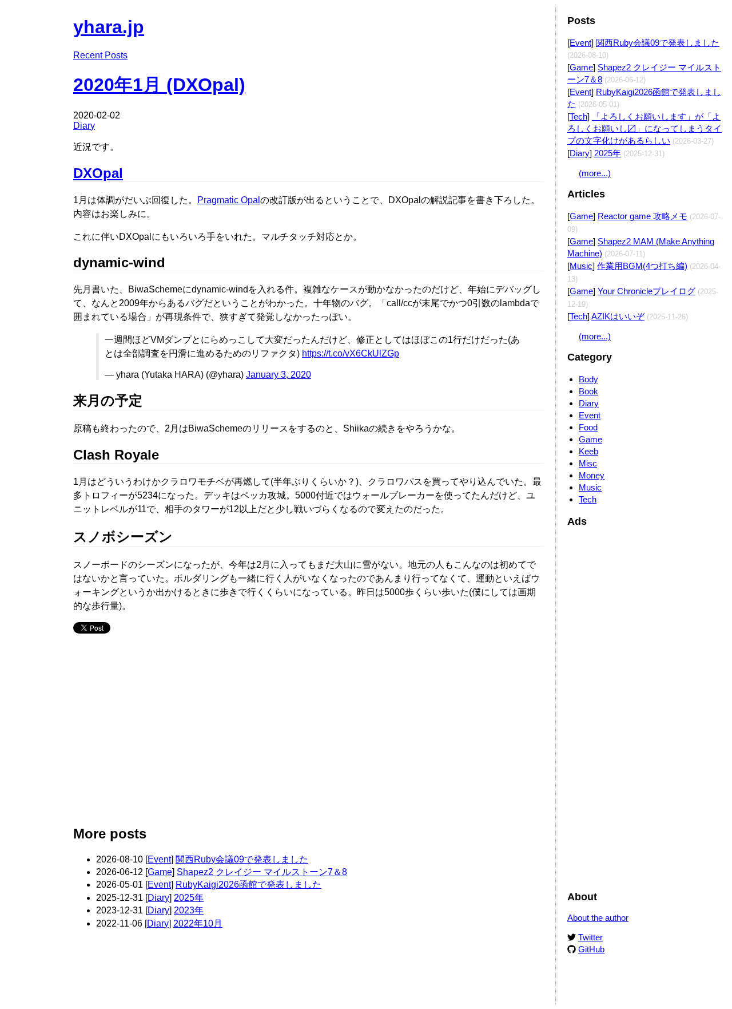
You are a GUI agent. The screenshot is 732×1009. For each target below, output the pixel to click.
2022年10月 (197, 923)
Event (159, 859)
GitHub (591, 949)
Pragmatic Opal (228, 200)
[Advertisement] (308, 734)
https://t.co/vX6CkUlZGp (350, 353)
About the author (597, 918)
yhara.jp (108, 27)
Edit (536, 21)
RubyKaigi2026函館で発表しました (248, 884)
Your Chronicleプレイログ (646, 291)
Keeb (588, 451)
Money (591, 475)
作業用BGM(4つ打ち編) (642, 266)
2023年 (189, 910)
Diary (84, 125)
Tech (578, 116)
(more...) (595, 173)
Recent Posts (100, 55)
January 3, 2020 (278, 374)
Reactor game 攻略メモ (642, 216)
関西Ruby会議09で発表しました (242, 859)
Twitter (590, 937)
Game (160, 872)
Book (588, 391)
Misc (588, 463)
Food (588, 427)
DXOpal (98, 173)
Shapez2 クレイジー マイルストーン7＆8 (262, 872)
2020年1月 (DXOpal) (159, 84)
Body (588, 379)
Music (581, 266)
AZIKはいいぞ (618, 316)
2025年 (189, 898)
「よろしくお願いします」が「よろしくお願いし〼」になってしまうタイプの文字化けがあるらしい (644, 128)
